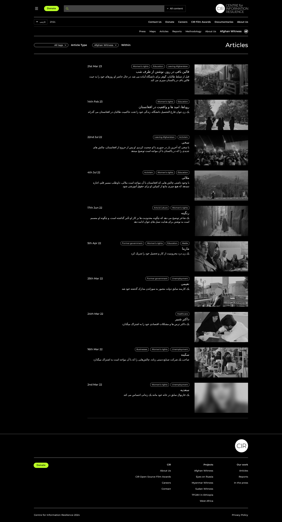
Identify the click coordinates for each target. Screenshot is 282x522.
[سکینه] (167, 362)
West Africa (206, 500)
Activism (183, 137)
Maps (152, 31)
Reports (177, 31)
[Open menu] (36, 8)
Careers (182, 21)
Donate (51, 8)
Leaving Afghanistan (178, 66)
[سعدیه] (167, 398)
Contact (166, 488)
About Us (242, 21)
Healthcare (182, 314)
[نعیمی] (167, 292)
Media (185, 243)
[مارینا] (167, 256)
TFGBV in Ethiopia (202, 494)
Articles (164, 31)
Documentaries (224, 21)
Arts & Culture (161, 207)
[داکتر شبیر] (167, 327)
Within (126, 45)
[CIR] (219, 8)
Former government (132, 243)
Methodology (193, 31)
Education (158, 66)
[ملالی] (167, 186)
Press (142, 31)
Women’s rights (141, 66)
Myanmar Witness (202, 482)
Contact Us (154, 21)
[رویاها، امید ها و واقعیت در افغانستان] (167, 115)
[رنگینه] (167, 221)
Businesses (141, 349)
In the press (241, 482)
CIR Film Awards (201, 21)
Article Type (79, 45)
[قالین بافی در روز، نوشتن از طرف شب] (167, 79)
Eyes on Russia (204, 476)
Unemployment (180, 278)
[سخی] (167, 150)
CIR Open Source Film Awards (153, 476)
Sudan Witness (204, 488)
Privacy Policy (240, 514)
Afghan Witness (231, 31)
